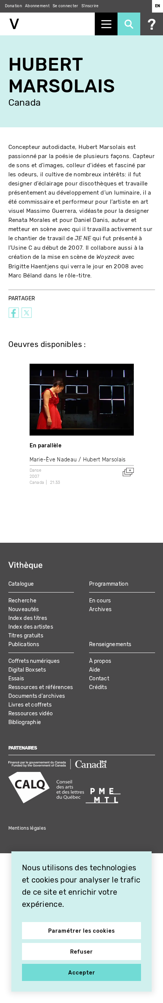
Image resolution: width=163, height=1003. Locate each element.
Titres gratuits (26, 635)
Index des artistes (30, 627)
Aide (94, 670)
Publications (23, 644)
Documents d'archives (36, 696)
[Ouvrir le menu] (106, 24)
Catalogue (21, 584)
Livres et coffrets (30, 705)
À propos (100, 661)
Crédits (98, 687)
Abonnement (37, 6)
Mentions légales (27, 828)
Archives (100, 609)
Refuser (81, 952)
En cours (100, 600)
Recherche (22, 600)
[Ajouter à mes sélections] (128, 472)
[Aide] (151, 24)
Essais (16, 678)
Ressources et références (40, 687)
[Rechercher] (129, 24)
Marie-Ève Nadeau (53, 459)
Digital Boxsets (27, 670)
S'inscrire (90, 6)
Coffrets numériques (34, 661)
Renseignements (110, 644)
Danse (36, 470)
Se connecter (65, 6)
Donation (13, 6)
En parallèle (46, 445)
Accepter (81, 973)
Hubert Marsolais (104, 459)
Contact (99, 678)
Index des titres (27, 618)
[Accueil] (47, 24)
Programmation (108, 584)
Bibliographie (24, 722)
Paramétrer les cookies (81, 931)
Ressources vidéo (30, 713)
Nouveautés (23, 609)
